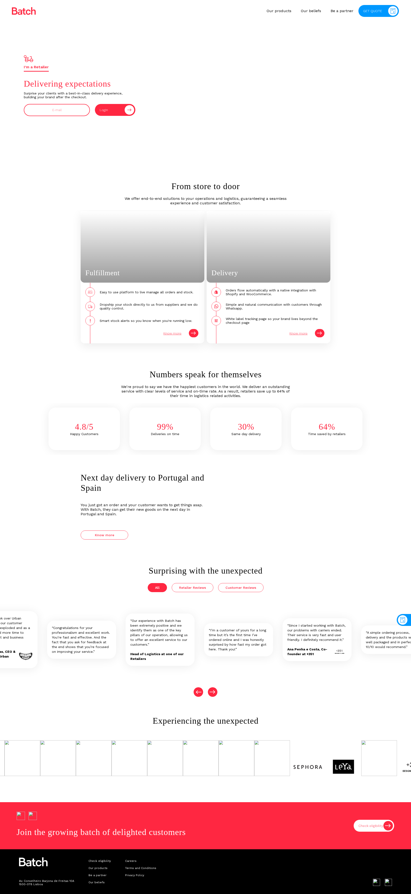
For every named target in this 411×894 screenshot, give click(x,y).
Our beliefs (311, 11)
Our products (279, 11)
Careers (131, 861)
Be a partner (342, 11)
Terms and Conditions (140, 868)
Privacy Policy (134, 875)
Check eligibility (99, 861)
